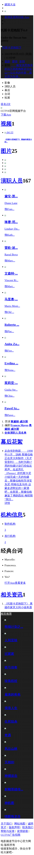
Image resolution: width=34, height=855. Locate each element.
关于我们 (6, 823)
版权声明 (14, 827)
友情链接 (22, 831)
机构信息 (12, 515)
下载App (6, 114)
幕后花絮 (12, 442)
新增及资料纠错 (17, 17)
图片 (6, 151)
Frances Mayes (19, 425)
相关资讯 (12, 595)
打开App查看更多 (15, 582)
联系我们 (27, 827)
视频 (6, 124)
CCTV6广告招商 (10, 834)
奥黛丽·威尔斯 (19, 421)
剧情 (22, 61)
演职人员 (12, 181)
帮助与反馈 (7, 831)
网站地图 (19, 823)
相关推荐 (6, 613)
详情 (7, 502)
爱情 (14, 61)
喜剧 (7, 61)
